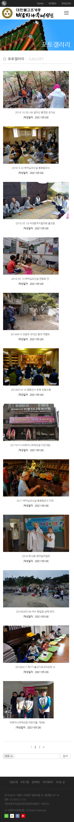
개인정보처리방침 (12, 804)
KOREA (52, 3)
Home (40, 3)
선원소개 (13, 782)
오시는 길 (60, 782)
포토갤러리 (48, 782)
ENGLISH (66, 3)
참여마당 (36, 782)
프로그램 (25, 782)
